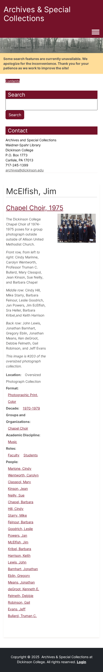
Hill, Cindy (15, 509)
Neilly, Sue (16, 495)
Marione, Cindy (19, 468)
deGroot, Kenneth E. (23, 589)
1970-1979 (31, 408)
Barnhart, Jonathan (23, 569)
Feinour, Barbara (20, 522)
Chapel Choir (18, 428)
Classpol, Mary (19, 482)
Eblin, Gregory (19, 576)
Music (12, 442)
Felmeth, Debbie (20, 596)
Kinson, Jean (18, 488)
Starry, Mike (17, 515)
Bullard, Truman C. (22, 616)
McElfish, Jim (18, 542)
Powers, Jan (17, 535)
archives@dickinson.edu (25, 170)
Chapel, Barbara (20, 502)
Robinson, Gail (19, 602)
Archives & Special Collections (37, 14)
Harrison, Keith (19, 555)
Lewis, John (17, 562)
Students (30, 455)
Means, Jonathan (21, 582)
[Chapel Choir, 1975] (76, 228)
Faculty (13, 455)
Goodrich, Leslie (20, 529)
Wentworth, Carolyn (23, 475)
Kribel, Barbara (19, 549)
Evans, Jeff (16, 609)
